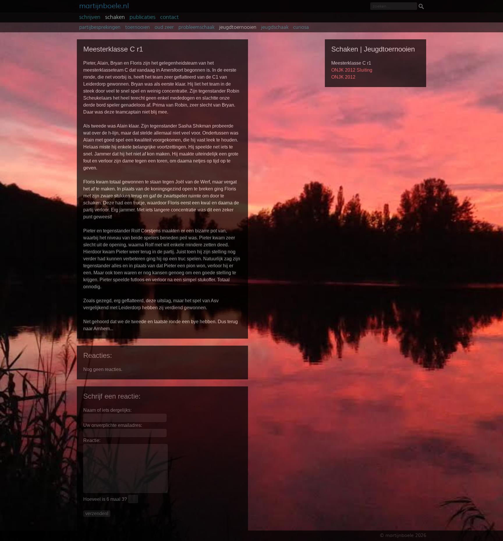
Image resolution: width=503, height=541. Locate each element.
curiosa (301, 27)
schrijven (89, 17)
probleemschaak (196, 27)
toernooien (137, 27)
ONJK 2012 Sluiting (351, 70)
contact (169, 17)
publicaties (142, 17)
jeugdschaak (274, 27)
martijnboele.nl (104, 5)
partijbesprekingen (100, 27)
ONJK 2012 (343, 77)
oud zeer (164, 27)
